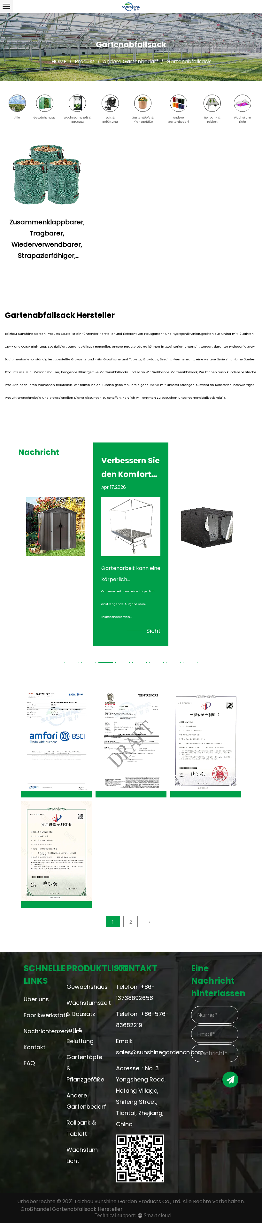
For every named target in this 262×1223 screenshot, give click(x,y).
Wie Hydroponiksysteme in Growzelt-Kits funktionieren (205, 467)
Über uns (36, 999)
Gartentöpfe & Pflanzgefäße (83, 1068)
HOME (58, 61)
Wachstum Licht (82, 1155)
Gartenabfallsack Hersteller (89, 346)
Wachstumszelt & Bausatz (83, 1008)
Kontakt (34, 1047)
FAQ (29, 1063)
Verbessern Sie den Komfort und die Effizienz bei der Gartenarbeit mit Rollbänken (130, 467)
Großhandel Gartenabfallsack (174, 372)
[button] (72, 662)
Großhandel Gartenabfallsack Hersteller (71, 1209)
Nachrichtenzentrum (37, 1031)
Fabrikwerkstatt (37, 1015)
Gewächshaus (83, 987)
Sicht (78, 631)
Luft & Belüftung (80, 1035)
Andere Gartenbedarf (130, 61)
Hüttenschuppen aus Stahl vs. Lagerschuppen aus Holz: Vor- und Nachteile (55, 467)
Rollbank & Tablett (81, 1128)
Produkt (85, 61)
